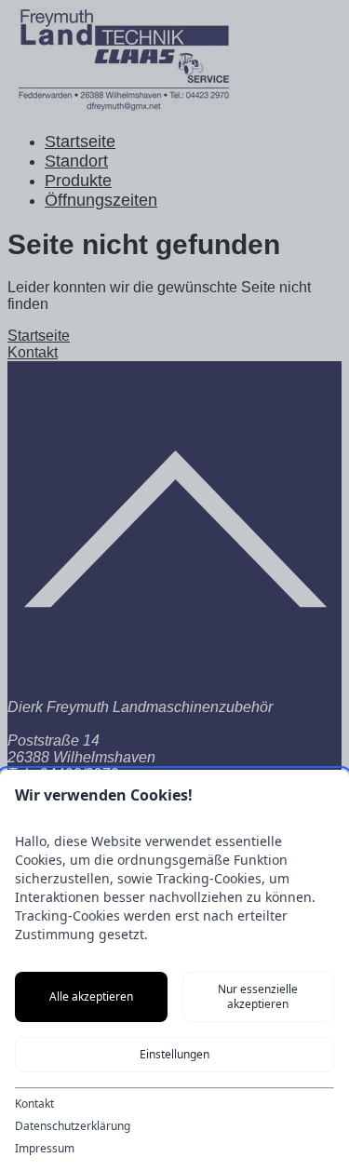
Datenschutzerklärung (72, 1126)
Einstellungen (174, 1054)
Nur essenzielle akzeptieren (258, 996)
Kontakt (34, 1104)
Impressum (44, 1148)
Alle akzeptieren (91, 996)
